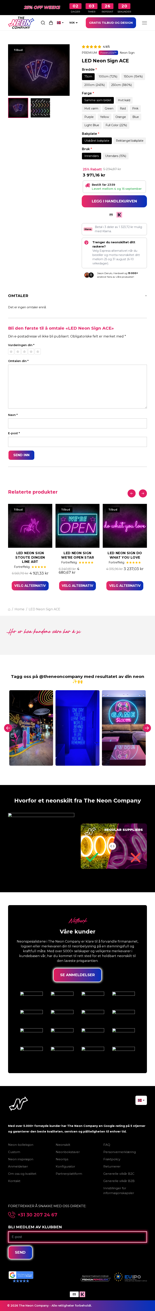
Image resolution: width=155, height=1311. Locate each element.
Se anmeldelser (77, 975)
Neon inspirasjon (20, 1159)
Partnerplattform (69, 1174)
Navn (13, 415)
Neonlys (62, 1159)
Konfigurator (65, 1166)
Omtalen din (18, 361)
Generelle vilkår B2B (119, 1181)
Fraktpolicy (111, 1159)
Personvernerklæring (119, 1152)
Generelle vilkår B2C (118, 1174)
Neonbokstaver (68, 1152)
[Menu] (144, 22)
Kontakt (14, 1181)
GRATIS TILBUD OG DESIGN (111, 23)
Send (20, 1252)
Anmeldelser (18, 1166)
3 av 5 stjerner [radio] (24, 352)
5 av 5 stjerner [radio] (38, 352)
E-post (14, 433)
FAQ (106, 1145)
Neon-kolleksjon (20, 1145)
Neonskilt (63, 1145)
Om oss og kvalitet (22, 1174)
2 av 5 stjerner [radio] (18, 352)
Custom (14, 1152)
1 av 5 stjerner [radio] (11, 352)
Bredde (89, 69)
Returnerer (111, 1166)
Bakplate (90, 134)
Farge (88, 93)
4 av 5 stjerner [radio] (31, 352)
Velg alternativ (30, 586)
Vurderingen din (21, 345)
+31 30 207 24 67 (37, 1215)
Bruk (87, 149)
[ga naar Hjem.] (9, 609)
